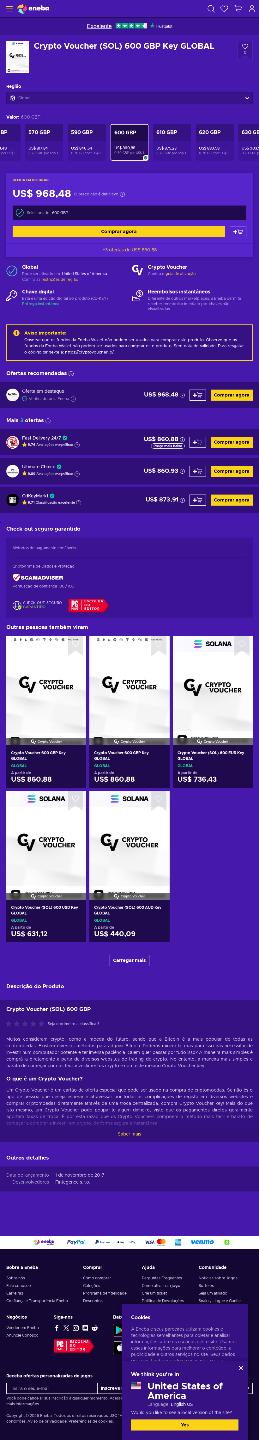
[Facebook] (57, 1328)
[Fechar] (241, 1368)
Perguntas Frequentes (162, 1278)
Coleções (91, 1286)
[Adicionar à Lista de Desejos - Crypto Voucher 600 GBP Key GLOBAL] (75, 646)
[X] (66, 1328)
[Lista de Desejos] (224, 8)
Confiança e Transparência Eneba (37, 1301)
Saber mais (129, 1134)
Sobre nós (15, 1278)
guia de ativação (181, 274)
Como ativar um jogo (161, 1286)
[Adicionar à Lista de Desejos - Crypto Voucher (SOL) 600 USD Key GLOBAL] (75, 801)
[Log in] (252, 8)
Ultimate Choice (38, 467)
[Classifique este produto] (26, 1024)
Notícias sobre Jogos (218, 1278)
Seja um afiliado (213, 1293)
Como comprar (97, 1278)
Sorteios (206, 1286)
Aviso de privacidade (47, 1421)
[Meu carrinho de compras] (238, 8)
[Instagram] (76, 1328)
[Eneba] (33, 9)
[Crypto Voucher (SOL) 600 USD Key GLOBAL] (46, 837)
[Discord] (85, 1328)
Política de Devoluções (163, 1301)
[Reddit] (95, 1328)
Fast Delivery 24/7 (41, 438)
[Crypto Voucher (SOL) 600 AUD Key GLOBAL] (129, 837)
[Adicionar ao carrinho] (238, 231)
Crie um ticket (154, 1293)
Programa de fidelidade (105, 1293)
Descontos (93, 1301)
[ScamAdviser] (38, 577)
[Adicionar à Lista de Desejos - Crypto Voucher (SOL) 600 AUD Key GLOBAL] (158, 801)
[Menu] (8, 8)
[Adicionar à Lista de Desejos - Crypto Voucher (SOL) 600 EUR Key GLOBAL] (242, 646)
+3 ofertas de (130, 250)
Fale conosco (18, 1286)
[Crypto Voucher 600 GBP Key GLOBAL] (46, 682)
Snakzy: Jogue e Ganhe (220, 1301)
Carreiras (14, 1293)
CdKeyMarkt (35, 496)
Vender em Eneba (22, 1328)
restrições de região (59, 279)
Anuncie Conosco (22, 1335)
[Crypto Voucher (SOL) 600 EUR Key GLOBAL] (213, 682)
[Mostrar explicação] (77, 444)
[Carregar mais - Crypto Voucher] (137, 271)
